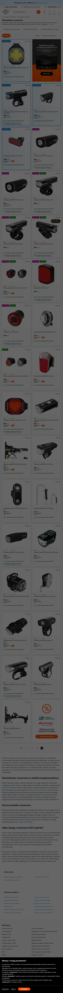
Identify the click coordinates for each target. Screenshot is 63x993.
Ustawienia (5, 989)
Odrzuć (13, 989)
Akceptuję (24, 989)
